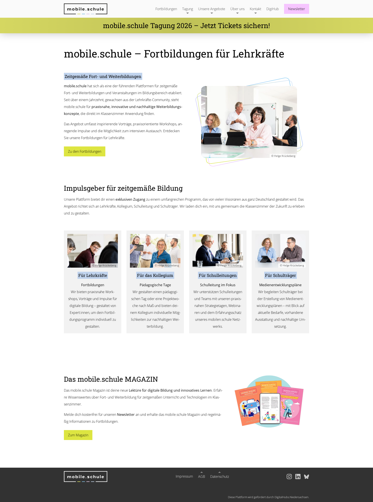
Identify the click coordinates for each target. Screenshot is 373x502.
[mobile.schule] (91, 8)
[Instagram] (289, 476)
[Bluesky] (306, 476)
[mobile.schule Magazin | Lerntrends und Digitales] (269, 401)
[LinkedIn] (297, 476)
